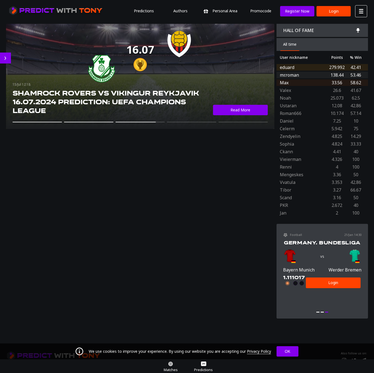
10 (295, 277)
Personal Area (224, 10)
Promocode (260, 10)
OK (287, 351)
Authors (180, 10)
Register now (297, 11)
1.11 (287, 277)
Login (334, 11)
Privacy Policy (259, 351)
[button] (318, 312)
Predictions (144, 10)
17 (302, 277)
